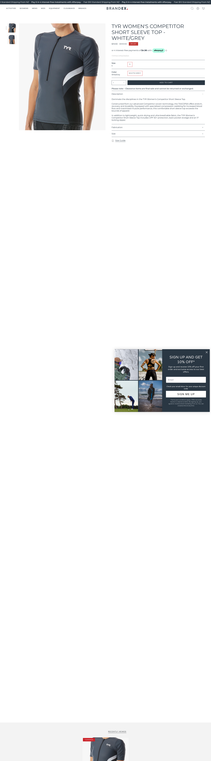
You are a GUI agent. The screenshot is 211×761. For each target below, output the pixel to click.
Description (117, 94)
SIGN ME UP (186, 394)
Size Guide (120, 140)
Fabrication (117, 127)
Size (114, 134)
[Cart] (203, 8)
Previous (18, 76)
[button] (11, 8)
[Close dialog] (207, 352)
